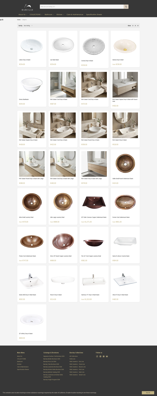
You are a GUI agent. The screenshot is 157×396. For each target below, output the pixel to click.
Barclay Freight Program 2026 (51, 379)
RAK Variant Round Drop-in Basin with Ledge (31, 179)
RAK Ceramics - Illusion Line (78, 367)
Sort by (20, 25)
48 (137, 25)
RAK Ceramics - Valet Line (77, 372)
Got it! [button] (148, 392)
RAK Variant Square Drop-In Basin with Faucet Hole (124, 100)
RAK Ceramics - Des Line (77, 361)
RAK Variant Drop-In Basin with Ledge (91, 179)
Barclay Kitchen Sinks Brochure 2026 (53, 369)
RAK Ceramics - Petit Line (77, 369)
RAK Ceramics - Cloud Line (77, 364)
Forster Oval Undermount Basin (121, 217)
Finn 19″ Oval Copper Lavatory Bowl (91, 256)
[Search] (126, 7)
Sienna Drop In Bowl (117, 60)
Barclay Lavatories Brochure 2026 (52, 367)
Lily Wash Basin (54, 60)
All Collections (74, 356)
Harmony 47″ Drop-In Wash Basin (90, 295)
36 (135, 25)
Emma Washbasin (24, 99)
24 (132, 25)
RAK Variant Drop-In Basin (119, 140)
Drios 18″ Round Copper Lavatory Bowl (60, 256)
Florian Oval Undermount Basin (27, 256)
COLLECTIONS (35, 14)
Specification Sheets (94, 14)
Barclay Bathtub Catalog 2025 (51, 372)
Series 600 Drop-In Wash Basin (27, 295)
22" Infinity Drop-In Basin (26, 334)
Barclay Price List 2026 (49, 361)
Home (18, 19)
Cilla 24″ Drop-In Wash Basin (120, 295)
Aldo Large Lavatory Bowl (57, 217)
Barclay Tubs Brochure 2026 (51, 364)
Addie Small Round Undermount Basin (122, 179)
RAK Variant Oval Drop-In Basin (58, 99)
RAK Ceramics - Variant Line (77, 375)
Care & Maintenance (75, 14)
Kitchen (60, 14)
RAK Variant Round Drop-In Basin (90, 140)
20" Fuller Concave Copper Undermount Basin (93, 217)
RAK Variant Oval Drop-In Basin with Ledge (62, 179)
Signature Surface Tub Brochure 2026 (54, 356)
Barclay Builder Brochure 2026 (51, 359)
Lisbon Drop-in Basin (24, 60)
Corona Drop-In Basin (87, 61)
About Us (22, 14)
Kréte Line (72, 359)
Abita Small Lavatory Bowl (26, 217)
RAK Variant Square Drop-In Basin (28, 140)
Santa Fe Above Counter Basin (120, 256)
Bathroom (49, 14)
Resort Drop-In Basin (56, 295)
